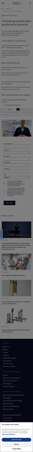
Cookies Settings (16, 449)
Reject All (16, 444)
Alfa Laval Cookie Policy (8, 434)
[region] (16, 437)
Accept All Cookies (16, 439)
